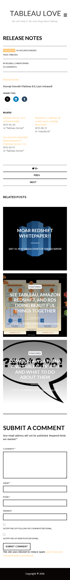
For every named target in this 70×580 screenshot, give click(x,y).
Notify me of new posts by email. (21, 538)
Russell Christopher (17, 63)
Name (6, 483)
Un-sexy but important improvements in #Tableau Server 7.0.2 (15, 141)
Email (6, 497)
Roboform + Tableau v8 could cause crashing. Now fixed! (47, 121)
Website (7, 511)
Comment (9, 448)
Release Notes (11, 79)
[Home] (35, 13)
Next (33, 182)
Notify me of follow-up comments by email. (27, 528)
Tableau (13, 54)
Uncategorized (28, 50)
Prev (37, 175)
